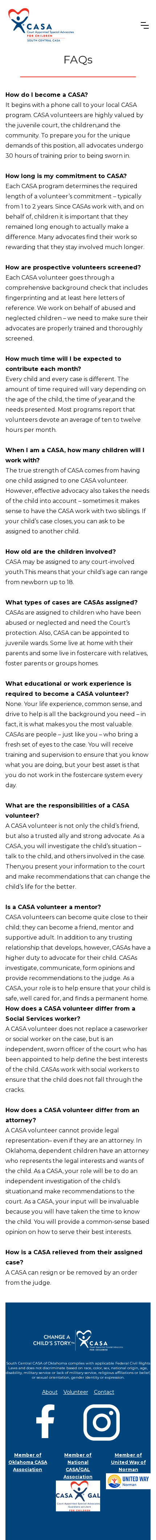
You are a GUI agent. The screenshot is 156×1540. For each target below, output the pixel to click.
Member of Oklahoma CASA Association (27, 1462)
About (50, 1392)
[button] (145, 25)
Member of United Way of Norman (128, 1462)
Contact (104, 1392)
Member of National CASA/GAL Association (78, 1465)
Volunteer (75, 1392)
